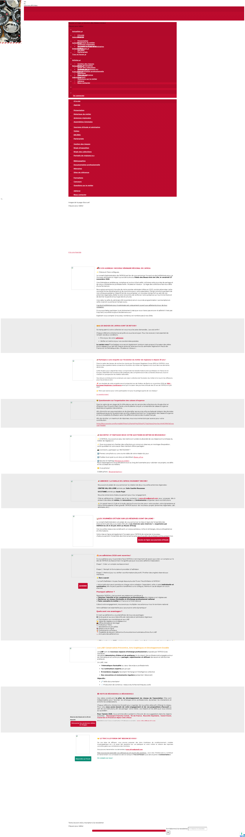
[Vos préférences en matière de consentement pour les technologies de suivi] (241, 833)
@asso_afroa (138, 457)
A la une (81, 35)
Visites (76, 131)
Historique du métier (86, 43)
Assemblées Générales (83, 122)
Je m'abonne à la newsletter (177, 829)
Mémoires (82, 73)
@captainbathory (115, 472)
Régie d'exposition (85, 66)
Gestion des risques (86, 64)
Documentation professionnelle (91, 71)
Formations (82, 75)
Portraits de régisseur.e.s (84, 156)
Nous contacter (84, 83)
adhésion (119, 338)
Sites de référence (81, 172)
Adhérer (81, 81)
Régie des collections (86, 67)
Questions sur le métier (87, 79)
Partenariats (83, 52)
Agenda (77, 105)
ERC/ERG (81, 50)
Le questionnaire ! (102, 394)
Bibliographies (83, 70)
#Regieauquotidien (121, 461)
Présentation (83, 41)
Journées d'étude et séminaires (91, 47)
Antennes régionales (86, 44)
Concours (81, 77)
